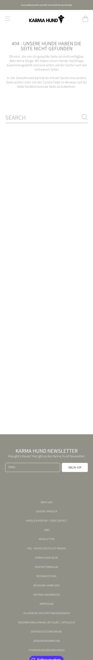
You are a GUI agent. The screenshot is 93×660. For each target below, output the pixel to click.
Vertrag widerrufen (46, 595)
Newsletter (47, 539)
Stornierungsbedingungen (46, 650)
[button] (7, 19)
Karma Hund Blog (46, 558)
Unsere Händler (46, 511)
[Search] (85, 117)
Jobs (46, 530)
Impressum (46, 604)
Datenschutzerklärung (46, 632)
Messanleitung (46, 576)
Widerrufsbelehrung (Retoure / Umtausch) (46, 622)
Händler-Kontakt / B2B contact (46, 521)
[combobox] (46, 117)
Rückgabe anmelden (46, 585)
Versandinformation (46, 641)
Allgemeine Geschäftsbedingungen (46, 613)
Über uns (46, 502)
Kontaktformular (46, 567)
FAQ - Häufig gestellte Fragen (46, 548)
